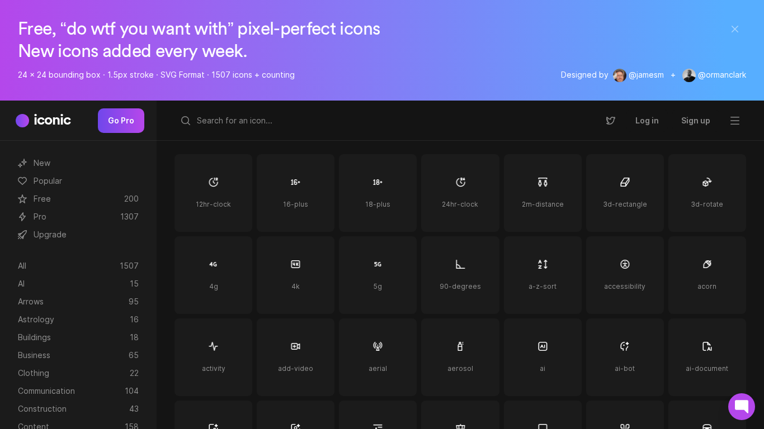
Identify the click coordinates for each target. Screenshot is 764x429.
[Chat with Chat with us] (741, 406)
